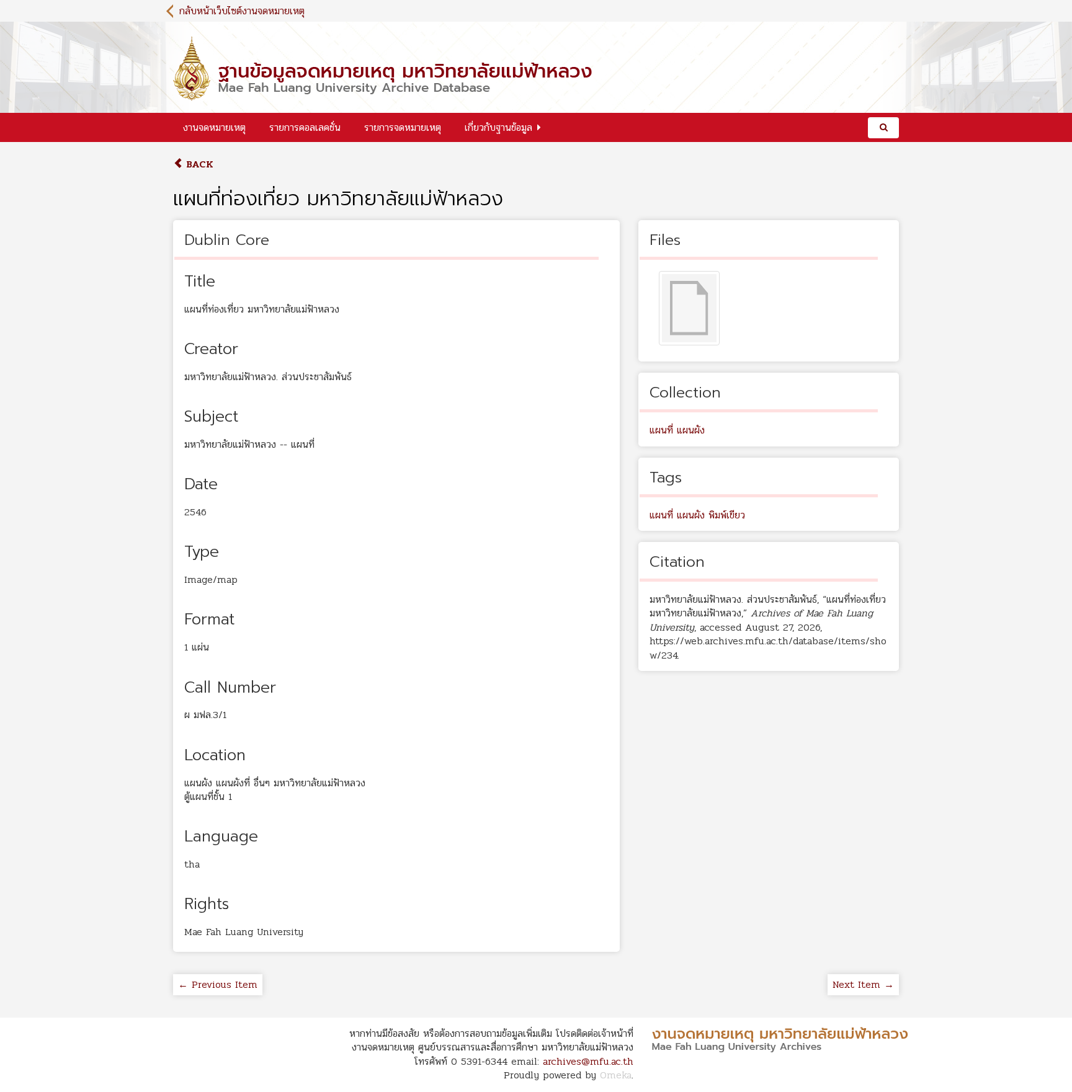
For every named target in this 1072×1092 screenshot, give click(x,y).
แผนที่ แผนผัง (677, 430)
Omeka (616, 1075)
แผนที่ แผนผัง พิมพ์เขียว (697, 515)
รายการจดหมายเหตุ (402, 127)
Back (198, 164)
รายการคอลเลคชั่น (305, 127)
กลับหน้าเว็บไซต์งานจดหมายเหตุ (242, 11)
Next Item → (863, 984)
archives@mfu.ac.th (588, 1061)
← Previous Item (217, 984)
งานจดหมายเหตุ (214, 127)
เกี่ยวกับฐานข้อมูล (498, 127)
